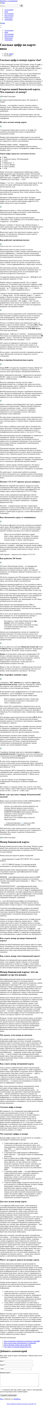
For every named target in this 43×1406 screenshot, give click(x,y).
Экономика (9, 19)
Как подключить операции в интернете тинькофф (22, 1341)
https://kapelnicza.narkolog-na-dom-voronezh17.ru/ (21, 1404)
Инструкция (9, 16)
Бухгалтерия (9, 14)
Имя (2, 1361)
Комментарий (5, 1372)
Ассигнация (9, 10)
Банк (6, 12)
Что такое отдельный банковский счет (17, 1347)
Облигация (9, 17)
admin (11, 54)
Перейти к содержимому (9, 1)
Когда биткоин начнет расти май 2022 (17, 1345)
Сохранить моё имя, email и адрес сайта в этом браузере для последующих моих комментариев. (21, 1390)
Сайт (2, 1369)
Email (2, 1365)
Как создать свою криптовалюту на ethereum (20, 1343)
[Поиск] (21, 6)
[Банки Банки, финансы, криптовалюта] (2, 3)
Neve (2, 1399)
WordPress (17, 1399)
